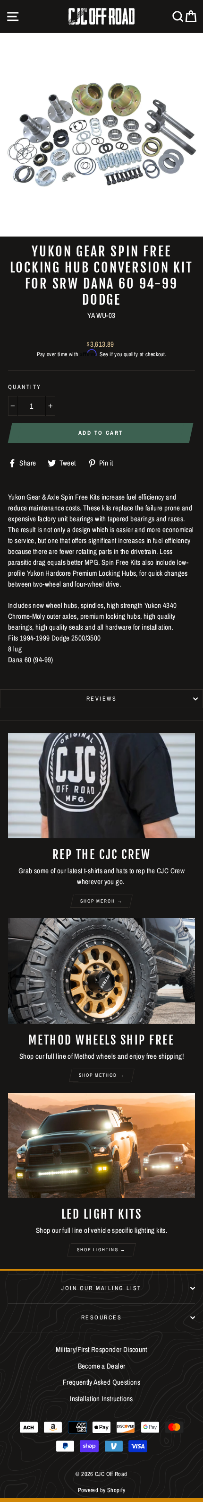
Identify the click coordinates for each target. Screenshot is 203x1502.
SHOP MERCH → (101, 901)
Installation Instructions (101, 1399)
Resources (101, 1317)
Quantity (25, 387)
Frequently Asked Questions (101, 1382)
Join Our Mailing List (101, 1288)
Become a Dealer (102, 1366)
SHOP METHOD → (102, 1075)
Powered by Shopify (102, 1490)
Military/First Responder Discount (101, 1349)
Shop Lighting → (101, 1250)
